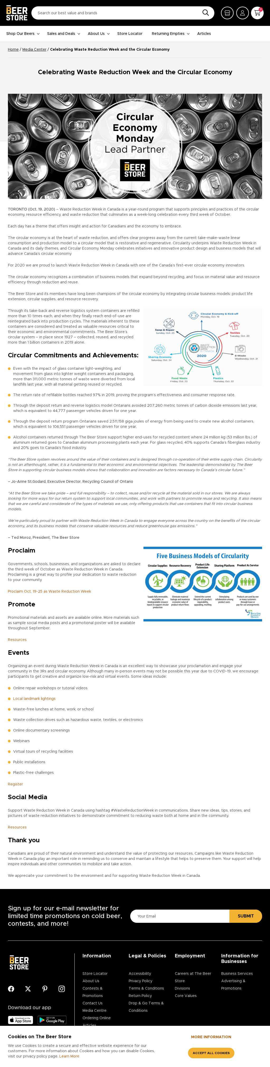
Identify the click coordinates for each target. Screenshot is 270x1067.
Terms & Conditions (146, 988)
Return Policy (140, 996)
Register (15, 784)
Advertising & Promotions (233, 984)
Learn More (69, 1056)
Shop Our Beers (20, 34)
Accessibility (140, 974)
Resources (17, 640)
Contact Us (93, 1003)
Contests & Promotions (93, 992)
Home (13, 50)
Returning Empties (168, 34)
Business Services (237, 974)
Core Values (186, 996)
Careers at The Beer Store (193, 977)
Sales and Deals (61, 34)
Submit (246, 916)
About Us (96, 34)
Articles (204, 34)
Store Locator (129, 34)
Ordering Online (97, 1018)
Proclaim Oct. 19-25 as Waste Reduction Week (49, 591)
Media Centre (95, 1011)
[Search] (204, 12)
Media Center (34, 50)
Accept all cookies (211, 1053)
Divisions (182, 988)
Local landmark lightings (34, 699)
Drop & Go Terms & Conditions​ (146, 1007)
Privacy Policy (140, 981)
